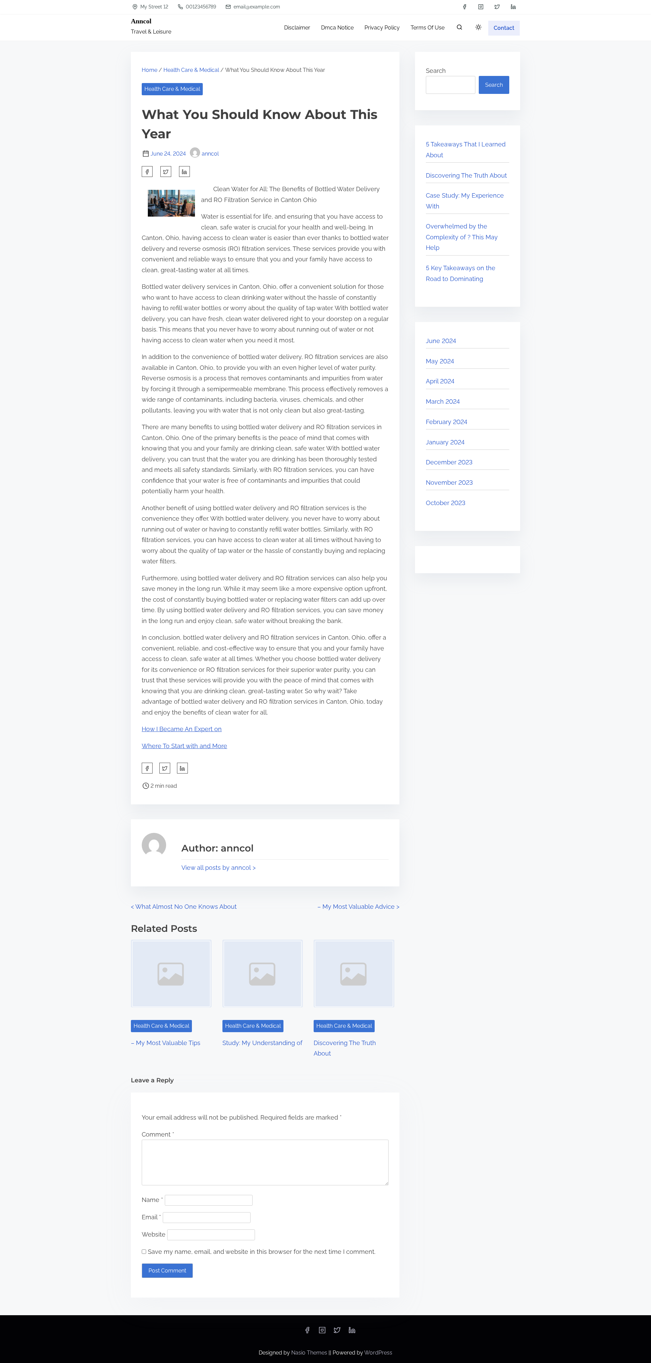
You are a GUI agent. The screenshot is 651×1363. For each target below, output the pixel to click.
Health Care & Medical (191, 70)
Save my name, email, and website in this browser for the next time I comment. (261, 1251)
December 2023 (449, 462)
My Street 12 (153, 6)
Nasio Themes (310, 1352)
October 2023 (446, 502)
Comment (158, 1134)
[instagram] (481, 6)
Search (436, 70)
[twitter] (497, 6)
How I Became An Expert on (182, 729)
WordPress (378, 1352)
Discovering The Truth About (466, 175)
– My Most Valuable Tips (165, 1042)
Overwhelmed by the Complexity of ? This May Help (462, 237)
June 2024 (441, 340)
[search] (459, 28)
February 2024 (446, 421)
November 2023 (449, 482)
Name (152, 1199)
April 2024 (440, 381)
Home (149, 70)
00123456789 (200, 6)
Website (153, 1234)
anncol (210, 154)
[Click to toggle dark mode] (478, 27)
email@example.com (256, 6)
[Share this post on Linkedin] (184, 171)
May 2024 (440, 361)
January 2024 (445, 442)
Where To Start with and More (184, 745)
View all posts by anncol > (218, 867)
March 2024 (443, 401)
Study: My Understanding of (262, 1042)
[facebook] (464, 6)
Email (151, 1217)
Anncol (141, 21)
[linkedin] (513, 6)
